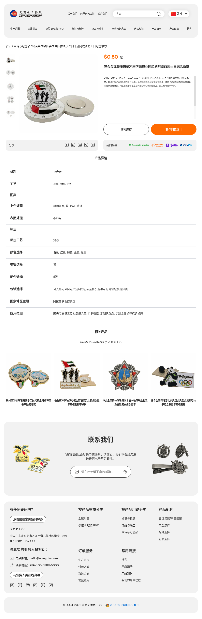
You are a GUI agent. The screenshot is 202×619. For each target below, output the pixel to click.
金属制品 (32, 28)
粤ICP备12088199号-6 (124, 605)
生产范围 (15, 28)
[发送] (125, 472)
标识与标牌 (78, 28)
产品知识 (139, 28)
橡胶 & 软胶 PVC (55, 28)
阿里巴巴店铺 (87, 13)
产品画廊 (174, 28)
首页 (8, 46)
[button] (178, 13)
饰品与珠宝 (98, 28)
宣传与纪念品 (119, 28)
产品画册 (156, 28)
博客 (189, 28)
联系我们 (102, 13)
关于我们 (72, 13)
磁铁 (56, 277)
